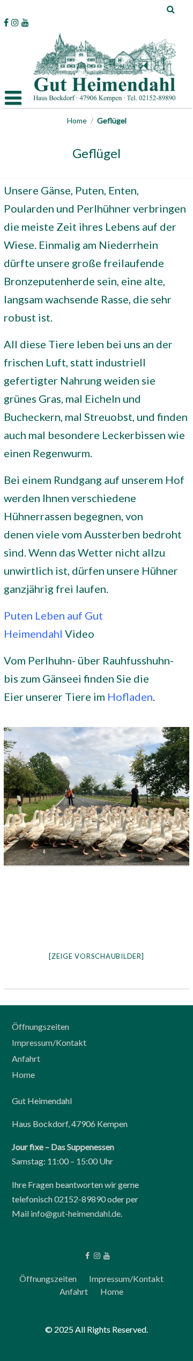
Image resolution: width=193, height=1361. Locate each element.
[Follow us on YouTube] (25, 22)
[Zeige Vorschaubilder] (96, 956)
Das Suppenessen (82, 1146)
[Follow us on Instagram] (15, 22)
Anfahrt (26, 1058)
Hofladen (130, 696)
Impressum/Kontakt (49, 1042)
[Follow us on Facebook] (6, 22)
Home (77, 120)
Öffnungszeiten (40, 1026)
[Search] (171, 9)
